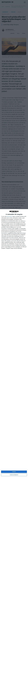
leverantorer (9, 216)
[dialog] (14, 453)
